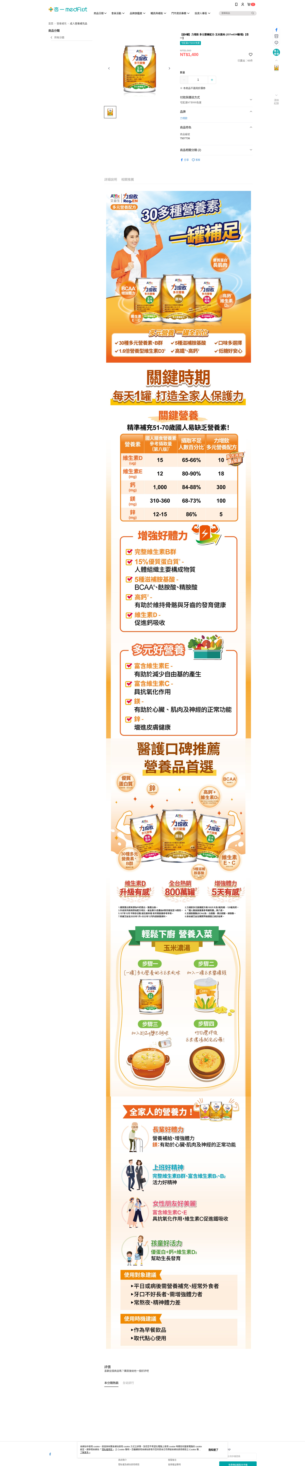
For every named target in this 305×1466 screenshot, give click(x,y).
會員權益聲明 (174, 1464)
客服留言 (172, 1460)
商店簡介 (122, 1460)
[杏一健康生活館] (68, 9)
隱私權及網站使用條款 (128, 1464)
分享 (186, 159)
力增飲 (183, 118)
